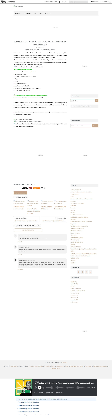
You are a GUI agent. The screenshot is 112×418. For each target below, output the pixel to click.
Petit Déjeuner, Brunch (77, 237)
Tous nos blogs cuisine (50, 1)
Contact (48, 13)
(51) (74, 281)
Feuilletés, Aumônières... (77, 215)
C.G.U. (66, 366)
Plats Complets (75, 240)
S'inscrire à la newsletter (20, 193)
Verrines (73, 260)
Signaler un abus (59, 366)
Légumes (73, 224)
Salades (73, 244)
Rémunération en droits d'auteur (76, 366)
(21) (73, 286)
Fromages (73, 219)
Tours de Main (75, 258)
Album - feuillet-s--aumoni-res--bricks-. (81, 192)
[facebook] (60, 2)
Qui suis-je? (27, 13)
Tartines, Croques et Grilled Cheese (80, 256)
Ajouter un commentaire (28, 230)
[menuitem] (18, 13)
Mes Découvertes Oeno (77, 228)
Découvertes (38, 13)
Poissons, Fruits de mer (77, 242)
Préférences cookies (56, 368)
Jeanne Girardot (13, 366)
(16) (74, 295)
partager (50, 392)
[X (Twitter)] (62, 2)
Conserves (73, 205)
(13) (74, 300)
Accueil (17, 13)
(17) (78, 290)
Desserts (73, 208)
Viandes (73, 262)
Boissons (73, 201)
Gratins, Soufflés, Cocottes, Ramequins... (82, 221)
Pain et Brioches (75, 233)
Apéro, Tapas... (75, 194)
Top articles (47, 366)
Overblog (64, 362)
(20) (76, 288)
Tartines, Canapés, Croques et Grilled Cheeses (83, 253)
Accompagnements (76, 189)
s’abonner (40, 392)
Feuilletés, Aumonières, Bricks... (79, 217)
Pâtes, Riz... (74, 235)
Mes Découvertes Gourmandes (79, 226)
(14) (74, 297)
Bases (72, 196)
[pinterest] (65, 2)
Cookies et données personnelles (100, 366)
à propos (60, 392)
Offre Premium (88, 366)
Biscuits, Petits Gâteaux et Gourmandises (82, 199)
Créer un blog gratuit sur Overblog (36, 366)
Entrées (73, 210)
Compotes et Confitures (77, 203)
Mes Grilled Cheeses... (77, 230)
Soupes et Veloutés (76, 246)
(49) (74, 284)
